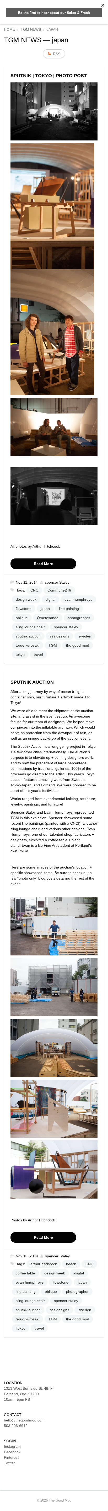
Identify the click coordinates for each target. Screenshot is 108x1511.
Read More (43, 564)
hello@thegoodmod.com (24, 1420)
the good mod (77, 645)
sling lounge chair (30, 627)
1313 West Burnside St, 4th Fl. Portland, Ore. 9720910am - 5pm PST (29, 1394)
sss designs (59, 636)
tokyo (20, 654)
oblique (22, 618)
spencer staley (66, 627)
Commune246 (59, 590)
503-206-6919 (16, 1426)
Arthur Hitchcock (46, 546)
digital (50, 599)
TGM (52, 645)
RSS (56, 54)
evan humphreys (78, 599)
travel (38, 654)
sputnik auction (28, 636)
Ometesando (47, 618)
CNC (34, 590)
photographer (79, 618)
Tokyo (20, 1328)
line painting (69, 609)
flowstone (23, 609)
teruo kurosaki (27, 645)
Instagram (12, 1446)
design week (26, 599)
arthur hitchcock (43, 1264)
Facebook (12, 1452)
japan (45, 609)
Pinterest (11, 1457)
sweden (84, 636)
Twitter (9, 1463)
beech (71, 1264)
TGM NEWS (22, 40)
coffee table (25, 1273)
